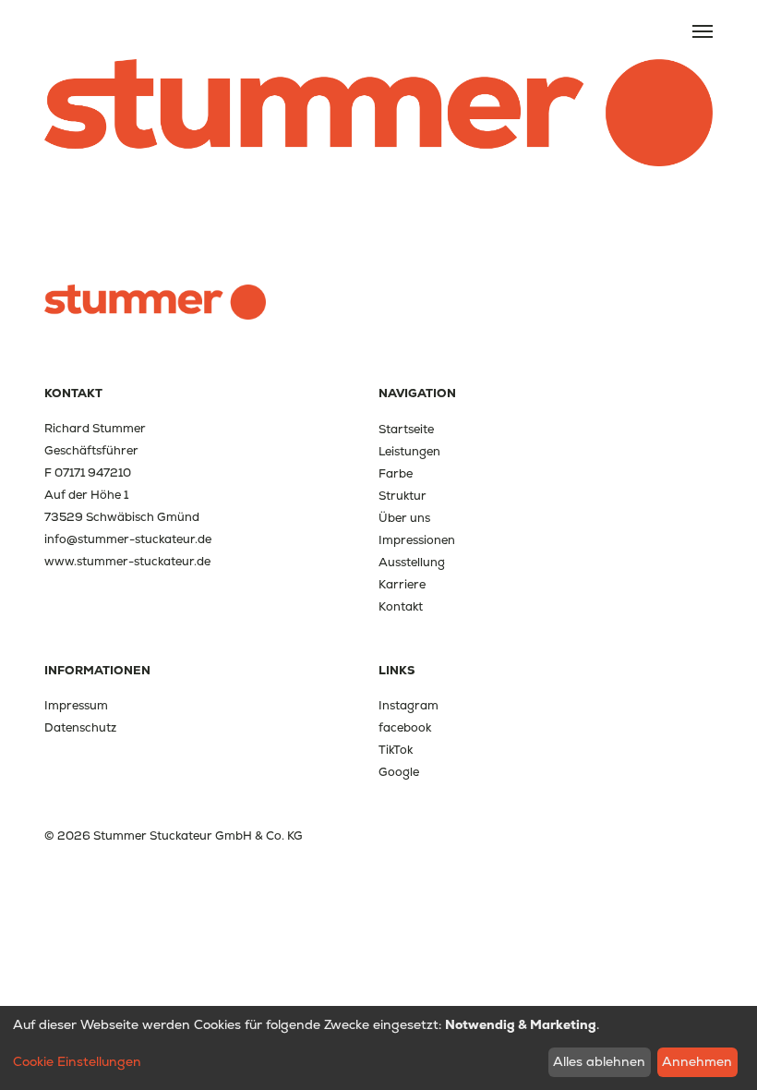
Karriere (402, 584)
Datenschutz (80, 727)
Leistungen (409, 451)
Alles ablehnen (599, 1061)
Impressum (76, 705)
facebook (404, 727)
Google (398, 772)
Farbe (395, 473)
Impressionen (416, 540)
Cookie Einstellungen (77, 1061)
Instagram (408, 705)
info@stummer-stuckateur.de (127, 539)
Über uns (404, 518)
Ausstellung (411, 562)
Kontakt (400, 606)
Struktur (402, 495)
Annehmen (697, 1061)
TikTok (395, 749)
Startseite (406, 429)
